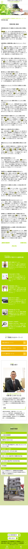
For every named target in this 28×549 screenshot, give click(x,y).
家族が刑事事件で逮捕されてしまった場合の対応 (13, 115)
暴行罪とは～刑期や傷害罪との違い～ (10, 72)
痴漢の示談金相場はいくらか (8, 158)
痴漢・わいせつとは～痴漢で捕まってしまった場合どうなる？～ (13, 101)
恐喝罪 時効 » (23, 243)
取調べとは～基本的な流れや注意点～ (10, 129)
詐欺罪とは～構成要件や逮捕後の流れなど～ (12, 171)
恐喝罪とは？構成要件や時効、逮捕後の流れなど (13, 213)
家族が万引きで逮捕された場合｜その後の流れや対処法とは (13, 185)
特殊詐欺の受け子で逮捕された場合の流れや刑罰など (13, 28)
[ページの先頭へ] (25, 542)
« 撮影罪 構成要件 (5, 243)
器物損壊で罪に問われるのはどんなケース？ (12, 200)
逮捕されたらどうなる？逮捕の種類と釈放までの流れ (13, 143)
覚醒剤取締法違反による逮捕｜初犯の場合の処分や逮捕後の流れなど (13, 227)
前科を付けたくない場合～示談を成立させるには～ (13, 58)
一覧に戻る (14, 246)
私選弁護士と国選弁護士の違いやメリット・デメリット (13, 44)
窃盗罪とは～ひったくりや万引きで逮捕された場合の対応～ (13, 86)
